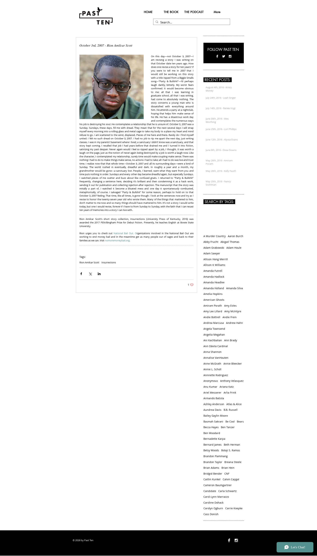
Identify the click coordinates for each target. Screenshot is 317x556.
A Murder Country (214, 236)
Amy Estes (230, 305)
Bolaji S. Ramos (230, 450)
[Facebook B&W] (217, 56)
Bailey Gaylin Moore (215, 415)
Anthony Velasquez (232, 381)
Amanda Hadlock (213, 276)
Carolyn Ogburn (213, 508)
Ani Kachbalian (212, 340)
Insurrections (108, 262)
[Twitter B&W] (223, 56)
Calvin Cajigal (231, 479)
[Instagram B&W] (230, 56)
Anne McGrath (212, 363)
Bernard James (212, 444)
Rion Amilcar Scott (89, 262)
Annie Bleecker (232, 363)
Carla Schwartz (227, 491)
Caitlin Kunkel (212, 479)
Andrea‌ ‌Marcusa (213, 323)
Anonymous (210, 381)
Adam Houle (233, 247)
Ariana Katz (227, 386)
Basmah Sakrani (213, 421)
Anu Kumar (210, 386)
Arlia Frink (230, 392)
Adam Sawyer (211, 253)
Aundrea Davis (212, 409)
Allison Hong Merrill (215, 259)
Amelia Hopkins (213, 294)
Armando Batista (213, 398)
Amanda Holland (213, 288)
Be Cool (230, 421)
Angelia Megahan (214, 334)
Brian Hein (227, 467)
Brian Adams (211, 467)
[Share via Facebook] (81, 273)
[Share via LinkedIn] (99, 273)
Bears (240, 421)
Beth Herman (232, 444)
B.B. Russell (231, 409)
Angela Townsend (214, 328)
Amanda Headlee (214, 282)
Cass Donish (210, 514)
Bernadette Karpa (214, 438)
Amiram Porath (212, 305)
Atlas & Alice (234, 404)
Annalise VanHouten (215, 357)
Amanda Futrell (212, 270)
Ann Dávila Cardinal (215, 346)
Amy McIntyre (232, 311)
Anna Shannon (212, 352)
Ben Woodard (211, 433)
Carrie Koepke (234, 508)
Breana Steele (232, 462)
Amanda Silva (234, 288)
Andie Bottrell (211, 317)
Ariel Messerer (212, 392)
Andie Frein (230, 317)
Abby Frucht (210, 242)
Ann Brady (230, 340)
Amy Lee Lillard (212, 311)
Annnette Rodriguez (215, 375)
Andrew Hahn (234, 323)
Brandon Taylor (212, 462)
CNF (226, 473)
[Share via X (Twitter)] (90, 273)
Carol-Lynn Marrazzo (216, 496)
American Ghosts (213, 299)
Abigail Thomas (230, 242)
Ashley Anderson (213, 404)
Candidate (209, 491)
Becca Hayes (211, 427)
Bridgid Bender (212, 473)
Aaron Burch (235, 236)
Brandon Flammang (215, 456)
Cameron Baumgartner (217, 485)
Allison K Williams (214, 265)
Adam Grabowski (213, 247)
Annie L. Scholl (212, 369)
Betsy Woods (211, 450)
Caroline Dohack (213, 502)
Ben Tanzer (228, 427)
